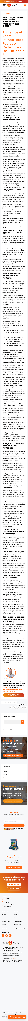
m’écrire (7, 687)
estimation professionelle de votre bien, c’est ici (12, 690)
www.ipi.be (15, 958)
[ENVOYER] (14, 825)
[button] (10, 707)
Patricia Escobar (21, 1014)
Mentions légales (5, 1016)
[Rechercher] (22, 722)
